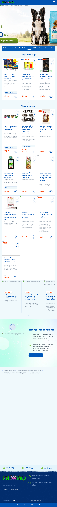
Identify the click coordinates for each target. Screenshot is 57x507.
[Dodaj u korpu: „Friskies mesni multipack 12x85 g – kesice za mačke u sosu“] (33, 96)
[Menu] (54, 2)
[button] (3, 42)
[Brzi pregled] (17, 63)
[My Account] (24, 505)
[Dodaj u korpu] (15, 191)
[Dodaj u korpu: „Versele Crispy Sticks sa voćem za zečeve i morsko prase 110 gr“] (33, 191)
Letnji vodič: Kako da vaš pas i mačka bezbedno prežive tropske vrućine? (31, 297)
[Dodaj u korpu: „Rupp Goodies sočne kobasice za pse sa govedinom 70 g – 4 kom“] (51, 151)
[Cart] (39, 505)
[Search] (17, 505)
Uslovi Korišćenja (15, 489)
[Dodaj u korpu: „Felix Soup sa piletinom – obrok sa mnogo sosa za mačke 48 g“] (51, 236)
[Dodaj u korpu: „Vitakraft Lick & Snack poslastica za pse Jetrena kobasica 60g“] (33, 236)
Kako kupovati (6, 489)
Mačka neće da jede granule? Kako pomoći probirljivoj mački (11, 296)
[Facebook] (11, 500)
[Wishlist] (32, 505)
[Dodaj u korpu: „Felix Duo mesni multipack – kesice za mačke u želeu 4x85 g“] (15, 276)
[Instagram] (14, 500)
